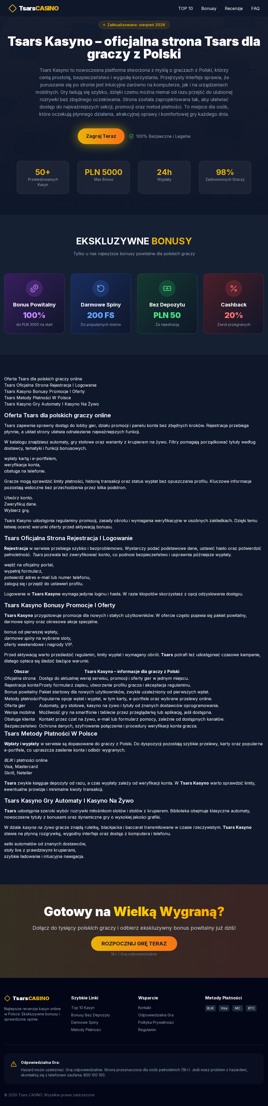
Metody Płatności (86, 1029)
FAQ (255, 8)
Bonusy (208, 8)
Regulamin (147, 1029)
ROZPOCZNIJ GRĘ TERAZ (134, 943)
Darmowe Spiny (84, 1022)
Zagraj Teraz (101, 136)
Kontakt (144, 1007)
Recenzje (234, 8)
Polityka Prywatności (156, 1022)
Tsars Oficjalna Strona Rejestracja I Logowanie (50, 385)
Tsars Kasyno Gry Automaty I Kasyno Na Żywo (51, 404)
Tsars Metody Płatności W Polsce (37, 397)
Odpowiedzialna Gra (156, 1015)
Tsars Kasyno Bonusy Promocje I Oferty (44, 391)
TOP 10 (185, 8)
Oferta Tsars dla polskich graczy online (43, 378)
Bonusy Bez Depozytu (90, 1015)
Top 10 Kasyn (82, 1007)
